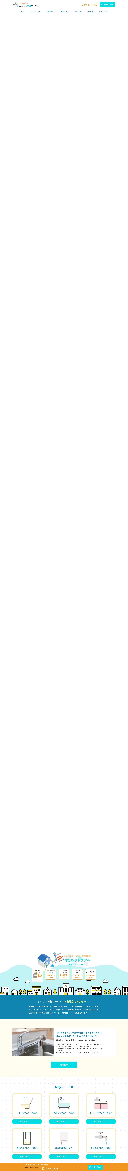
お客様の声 (50, 11)
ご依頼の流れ (64, 11)
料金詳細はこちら (27, 1121)
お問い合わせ (108, 5)
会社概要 (90, 11)
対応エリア (77, 11)
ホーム (22, 11)
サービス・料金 (36, 11)
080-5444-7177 (90, 4)
